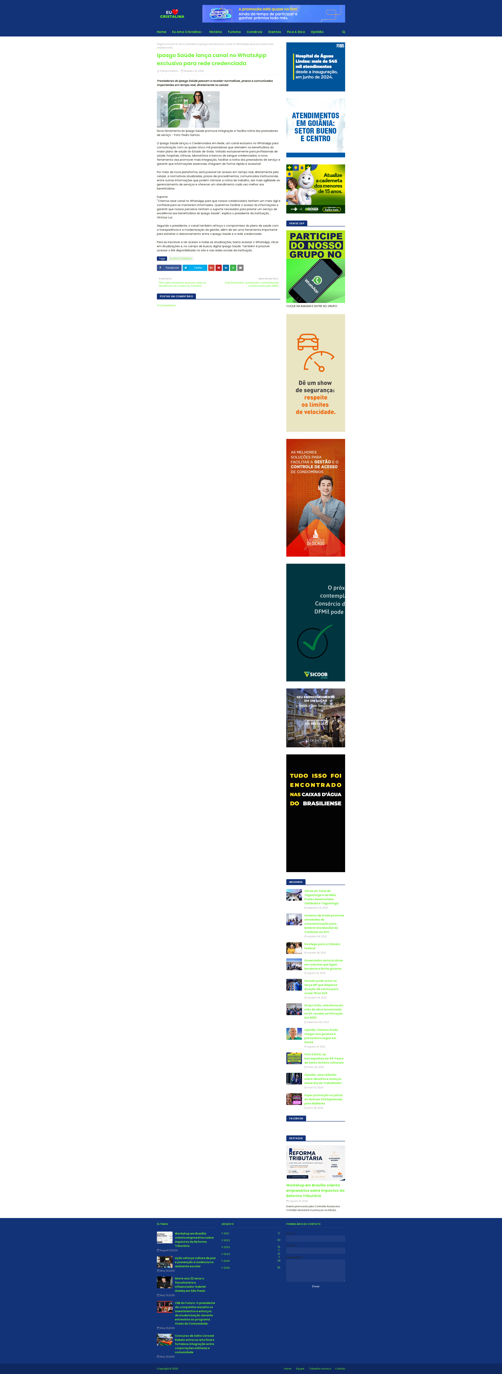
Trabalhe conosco (320, 1368)
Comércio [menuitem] (254, 32)
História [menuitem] (215, 32)
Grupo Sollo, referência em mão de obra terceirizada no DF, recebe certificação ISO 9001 (323, 1011)
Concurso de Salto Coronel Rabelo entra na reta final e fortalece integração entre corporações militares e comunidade (194, 1344)
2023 (252, 1247)
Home (287, 1368)
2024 (252, 1254)
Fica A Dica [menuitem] (296, 32)
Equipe (300, 1368)
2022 (252, 1240)
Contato (340, 1368)
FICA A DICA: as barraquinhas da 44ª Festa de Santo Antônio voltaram (324, 1058)
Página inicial (165, 44)
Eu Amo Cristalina (186, 44)
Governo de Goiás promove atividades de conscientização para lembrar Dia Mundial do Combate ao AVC (324, 924)
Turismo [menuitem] (234, 32)
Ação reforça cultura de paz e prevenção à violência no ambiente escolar (195, 1262)
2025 (252, 1261)
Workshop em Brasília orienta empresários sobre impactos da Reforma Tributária (315, 1190)
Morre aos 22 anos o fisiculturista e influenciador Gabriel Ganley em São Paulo (190, 1284)
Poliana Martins (169, 71)
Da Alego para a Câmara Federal (322, 946)
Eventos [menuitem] (274, 32)
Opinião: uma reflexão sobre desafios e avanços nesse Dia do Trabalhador (323, 1079)
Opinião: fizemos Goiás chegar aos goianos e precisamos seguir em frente (321, 1036)
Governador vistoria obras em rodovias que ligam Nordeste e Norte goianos (323, 964)
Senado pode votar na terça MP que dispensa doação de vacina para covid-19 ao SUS (321, 987)
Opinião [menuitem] (317, 32)
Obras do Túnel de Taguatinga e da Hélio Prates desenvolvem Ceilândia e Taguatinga (321, 897)
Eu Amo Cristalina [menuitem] (186, 32)
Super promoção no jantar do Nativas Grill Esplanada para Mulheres (323, 1099)
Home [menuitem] (161, 32)
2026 (252, 1268)
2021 (252, 1233)
